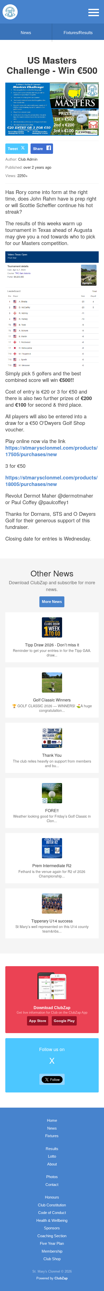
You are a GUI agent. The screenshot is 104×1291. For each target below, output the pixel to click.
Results (52, 1149)
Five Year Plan (52, 1243)
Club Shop (52, 1259)
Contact (51, 1184)
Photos (52, 1177)
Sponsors (52, 1228)
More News (52, 601)
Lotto (52, 1156)
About (52, 1164)
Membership (52, 1251)
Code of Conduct (52, 1212)
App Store (37, 1021)
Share (38, 148)
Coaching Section (51, 1236)
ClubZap (61, 1278)
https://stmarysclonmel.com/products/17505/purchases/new (51, 451)
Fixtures (52, 1136)
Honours (52, 1197)
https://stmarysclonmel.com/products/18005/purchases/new (51, 481)
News (26, 33)
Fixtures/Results (78, 33)
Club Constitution (52, 1205)
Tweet (13, 148)
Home (52, 1120)
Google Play (64, 1021)
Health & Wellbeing (51, 1220)
